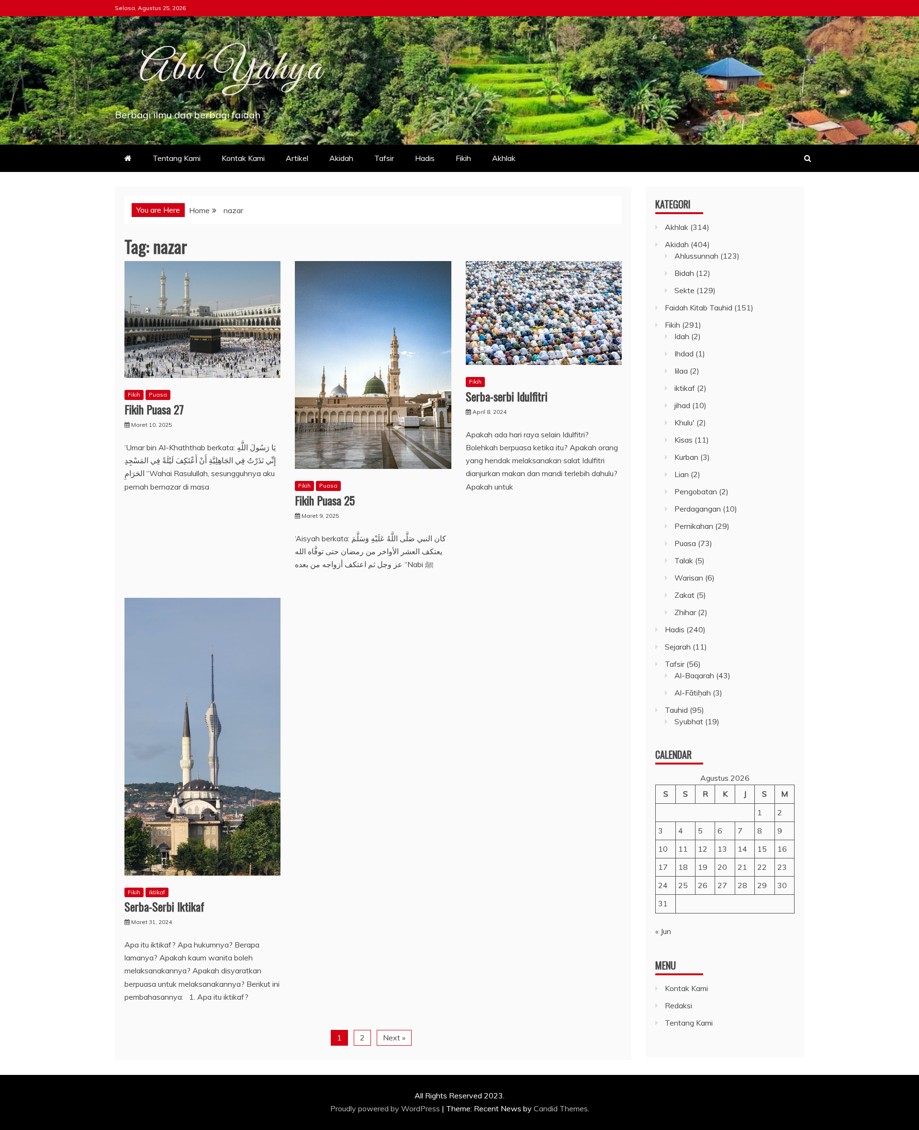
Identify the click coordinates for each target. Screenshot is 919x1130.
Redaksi (678, 1005)
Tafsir (384, 158)
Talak (683, 560)
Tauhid (676, 710)
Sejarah (678, 646)
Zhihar (685, 612)
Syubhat (688, 721)
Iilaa (681, 371)
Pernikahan (693, 526)
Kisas (683, 440)
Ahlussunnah (696, 256)
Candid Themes (561, 1108)
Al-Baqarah (694, 675)
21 (742, 867)
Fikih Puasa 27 (154, 409)
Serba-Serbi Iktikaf (164, 906)
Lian (681, 474)
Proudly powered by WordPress (386, 1108)
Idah (681, 336)
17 (663, 867)
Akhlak (504, 158)
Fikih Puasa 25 (325, 500)
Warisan (688, 577)
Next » (394, 1037)
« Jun (663, 931)
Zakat (684, 595)
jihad (682, 405)
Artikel (297, 158)
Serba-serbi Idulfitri (507, 396)
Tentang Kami (177, 158)
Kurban (686, 457)
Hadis (425, 158)
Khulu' (684, 422)
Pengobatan (695, 491)
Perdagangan (697, 509)
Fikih (463, 158)
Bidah (684, 273)
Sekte (684, 290)
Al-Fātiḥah (692, 692)
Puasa (158, 394)
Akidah (341, 158)
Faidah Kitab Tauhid (698, 307)
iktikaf (157, 892)
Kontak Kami (243, 158)
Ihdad (684, 353)
